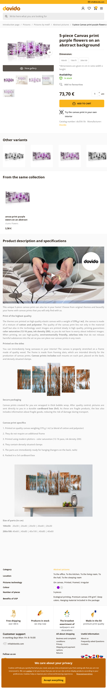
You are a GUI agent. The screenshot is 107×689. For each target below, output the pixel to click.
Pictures (27, 24)
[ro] (98, 656)
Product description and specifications (34, 240)
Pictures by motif (42, 24)
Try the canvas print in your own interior (81, 114)
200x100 (83, 60)
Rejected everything (84, 674)
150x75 (73, 60)
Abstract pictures (61, 24)
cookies (29, 671)
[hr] (94, 656)
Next (49, 52)
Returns (59, 653)
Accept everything (53, 680)
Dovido (62, 124)
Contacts (84, 644)
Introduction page (11, 24)
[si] (101, 656)
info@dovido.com (15, 643)
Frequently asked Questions (92, 641)
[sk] (83, 656)
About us (84, 638)
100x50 (64, 60)
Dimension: (66, 54)
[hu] (86, 656)
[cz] (90, 656)
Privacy (59, 644)
